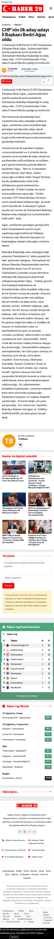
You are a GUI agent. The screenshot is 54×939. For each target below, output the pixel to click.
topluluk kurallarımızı (27, 595)
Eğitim (14, 874)
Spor (7, 874)
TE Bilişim (47, 918)
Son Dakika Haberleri (14, 857)
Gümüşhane (9, 17)
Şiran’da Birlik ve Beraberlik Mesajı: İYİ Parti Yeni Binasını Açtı (13, 478)
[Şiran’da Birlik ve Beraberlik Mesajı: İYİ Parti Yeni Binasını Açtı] (14, 467)
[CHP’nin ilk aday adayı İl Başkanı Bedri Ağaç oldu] (27, 76)
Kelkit (22, 17)
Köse (31, 17)
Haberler (6, 25)
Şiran (41, 871)
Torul (48, 871)
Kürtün (41, 17)
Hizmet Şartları (13, 922)
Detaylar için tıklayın (27, 696)
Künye (31, 922)
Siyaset (18, 25)
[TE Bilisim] (9, 441)
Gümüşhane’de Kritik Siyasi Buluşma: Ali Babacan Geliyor (12, 510)
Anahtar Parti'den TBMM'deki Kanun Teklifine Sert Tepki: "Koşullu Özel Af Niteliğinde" (37, 540)
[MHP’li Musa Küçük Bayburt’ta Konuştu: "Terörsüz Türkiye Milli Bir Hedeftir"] (14, 527)
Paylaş (8, 81)
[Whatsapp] (34, 832)
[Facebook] (19, 832)
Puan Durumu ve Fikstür (15, 850)
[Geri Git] (7, 2)
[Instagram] (29, 832)
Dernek (35, 874)
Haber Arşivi (37, 857)
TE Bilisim (23, 439)
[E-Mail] (20, 445)
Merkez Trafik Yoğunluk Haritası (36, 841)
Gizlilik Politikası (24, 919)
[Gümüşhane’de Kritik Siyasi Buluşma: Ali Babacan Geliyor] (14, 499)
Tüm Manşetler (38, 850)
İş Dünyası (25, 874)
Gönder (8, 585)
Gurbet (27, 878)
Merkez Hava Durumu (15, 840)
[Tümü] (50, 792)
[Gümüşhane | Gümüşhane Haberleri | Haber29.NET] (22, 8)
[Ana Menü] (51, 9)
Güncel (44, 874)
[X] (24, 832)
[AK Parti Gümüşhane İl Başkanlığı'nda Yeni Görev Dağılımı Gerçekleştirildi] (40, 499)
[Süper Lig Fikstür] (50, 706)
